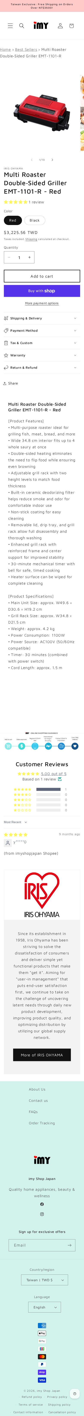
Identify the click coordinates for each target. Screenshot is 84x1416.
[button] (10, 26)
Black (35, 220)
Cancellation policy (62, 1412)
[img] (16, 834)
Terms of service (31, 1404)
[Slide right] (52, 159)
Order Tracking (42, 1123)
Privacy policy (57, 1396)
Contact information (28, 1412)
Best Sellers (26, 49)
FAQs (33, 1112)
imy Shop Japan (48, 1390)
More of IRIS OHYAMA (42, 1054)
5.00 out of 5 (53, 773)
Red (13, 220)
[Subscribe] (69, 1245)
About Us (37, 1089)
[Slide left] (31, 159)
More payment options (42, 303)
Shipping (31, 239)
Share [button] (13, 383)
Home (5, 49)
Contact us (38, 1100)
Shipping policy (59, 1404)
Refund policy (32, 1396)
